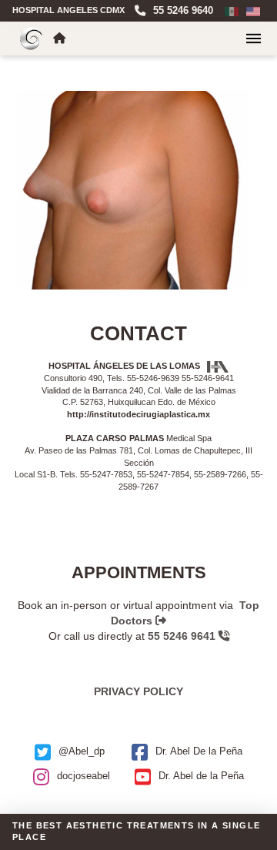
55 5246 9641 (183, 636)
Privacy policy (138, 691)
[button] (253, 38)
